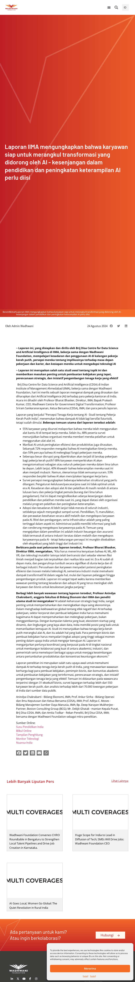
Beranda (7, 312)
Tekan (13, 312)
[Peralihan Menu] (109, 7)
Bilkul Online (23, 731)
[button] (116, 7)
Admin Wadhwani (22, 326)
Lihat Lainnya (119, 781)
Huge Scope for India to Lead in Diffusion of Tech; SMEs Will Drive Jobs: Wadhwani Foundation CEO (99, 839)
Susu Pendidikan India (29, 727)
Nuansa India (24, 742)
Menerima (90, 968)
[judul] (85, 976)
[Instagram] (36, 978)
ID (125, 7)
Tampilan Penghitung (29, 735)
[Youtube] (24, 978)
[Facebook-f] (30, 978)
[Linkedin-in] (11, 978)
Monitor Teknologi (27, 738)
